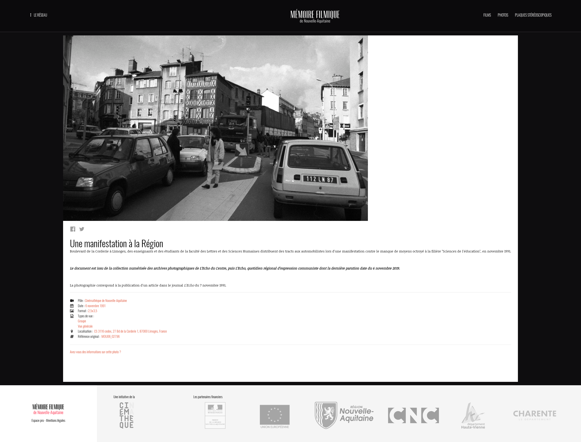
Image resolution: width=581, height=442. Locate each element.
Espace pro (38, 420)
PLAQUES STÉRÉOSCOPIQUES (533, 15)
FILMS (487, 15)
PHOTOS (503, 15)
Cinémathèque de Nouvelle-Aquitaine (106, 300)
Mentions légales (55, 420)
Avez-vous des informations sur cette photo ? (95, 352)
